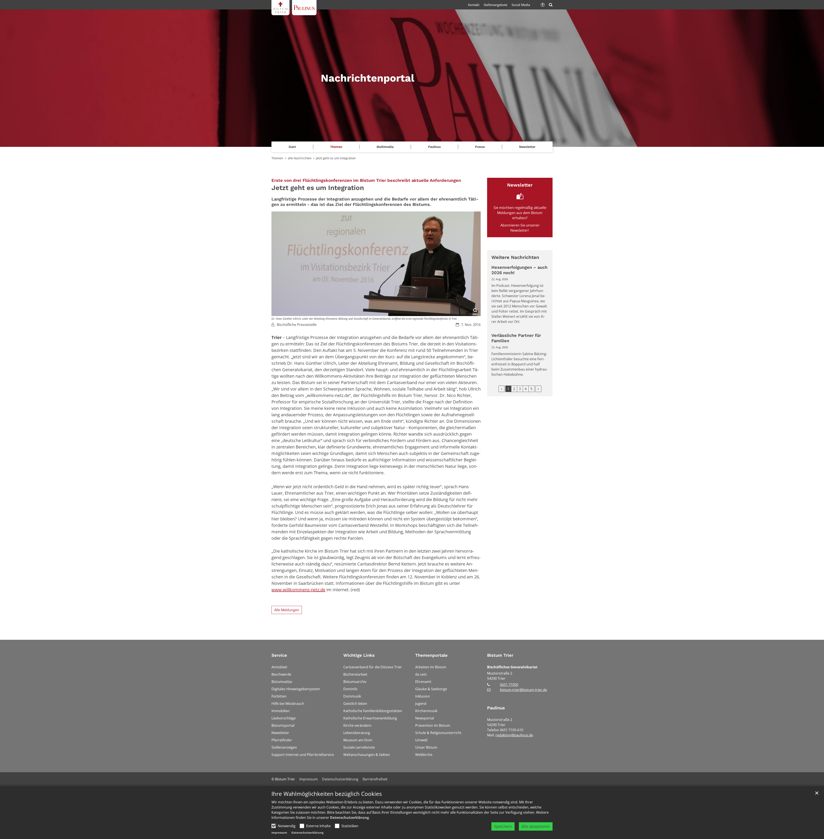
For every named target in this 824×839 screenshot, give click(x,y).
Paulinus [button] (434, 147)
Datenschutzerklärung (349, 817)
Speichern (503, 826)
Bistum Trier (500, 655)
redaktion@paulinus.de (514, 735)
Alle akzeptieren (535, 826)
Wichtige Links (359, 655)
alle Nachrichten (300, 158)
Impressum (279, 832)
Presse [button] (480, 147)
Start (292, 147)
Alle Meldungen (286, 610)
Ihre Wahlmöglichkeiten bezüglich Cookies (326, 793)
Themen (277, 158)
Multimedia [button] (385, 147)
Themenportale (431, 655)
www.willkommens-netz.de (298, 590)
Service (279, 655)
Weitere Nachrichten (515, 257)
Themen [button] (336, 147)
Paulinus (496, 707)
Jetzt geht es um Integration (336, 158)
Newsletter (527, 147)
